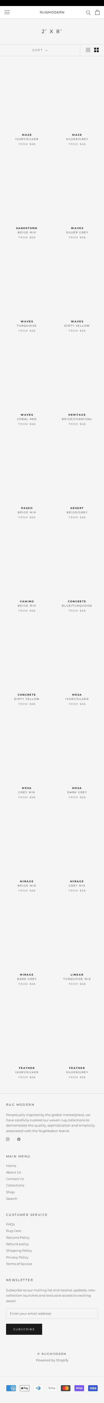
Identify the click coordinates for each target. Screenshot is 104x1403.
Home (11, 1165)
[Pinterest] (18, 1139)
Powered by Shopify (52, 1360)
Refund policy (17, 1244)
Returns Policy (18, 1237)
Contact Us (15, 1178)
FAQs (10, 1224)
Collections (15, 1185)
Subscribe (24, 1329)
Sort (38, 50)
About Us (13, 1172)
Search (11, 1198)
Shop (10, 1192)
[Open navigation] (7, 12)
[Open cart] (97, 12)
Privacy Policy (17, 1257)
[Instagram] (7, 1139)
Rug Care (13, 1230)
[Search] (88, 12)
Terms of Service (19, 1264)
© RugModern (51, 1354)
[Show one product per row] (88, 50)
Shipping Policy (19, 1250)
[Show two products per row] (96, 50)
